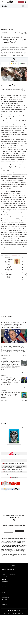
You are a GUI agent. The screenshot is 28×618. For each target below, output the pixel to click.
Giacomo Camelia (7, 277)
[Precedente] (2, 274)
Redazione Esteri (5, 355)
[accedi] (25, 2)
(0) (26, 355)
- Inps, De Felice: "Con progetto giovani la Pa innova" (12, 469)
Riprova (14, 559)
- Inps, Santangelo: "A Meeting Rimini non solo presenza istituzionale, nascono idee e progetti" (13, 464)
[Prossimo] (25, 274)
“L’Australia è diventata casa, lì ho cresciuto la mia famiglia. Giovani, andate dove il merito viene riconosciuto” (9, 266)
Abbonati (20, 1)
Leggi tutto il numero (14, 446)
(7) (19, 276)
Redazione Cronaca (6, 387)
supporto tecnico (7, 555)
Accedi (8, 531)
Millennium (4, 400)
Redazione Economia (6, 372)
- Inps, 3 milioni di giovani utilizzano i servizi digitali (12, 471)
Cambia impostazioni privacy (8, 574)
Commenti (5, 85)
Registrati (19, 531)
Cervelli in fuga (7, 30)
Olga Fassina (4, 45)
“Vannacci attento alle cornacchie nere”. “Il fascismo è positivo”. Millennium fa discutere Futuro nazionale (10, 395)
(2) (26, 372)
